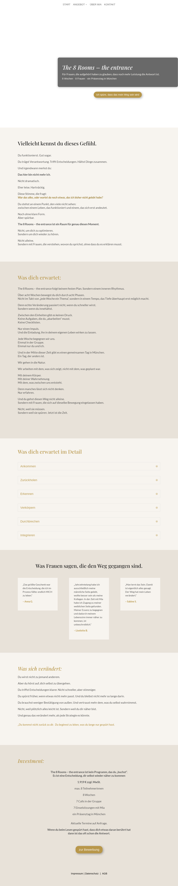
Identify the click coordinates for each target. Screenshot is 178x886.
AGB (104, 873)
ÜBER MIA (95, 5)
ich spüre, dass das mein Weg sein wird (117, 94)
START (66, 5)
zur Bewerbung (89, 849)
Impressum (77, 873)
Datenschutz (92, 873)
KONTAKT (109, 5)
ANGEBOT (79, 5)
